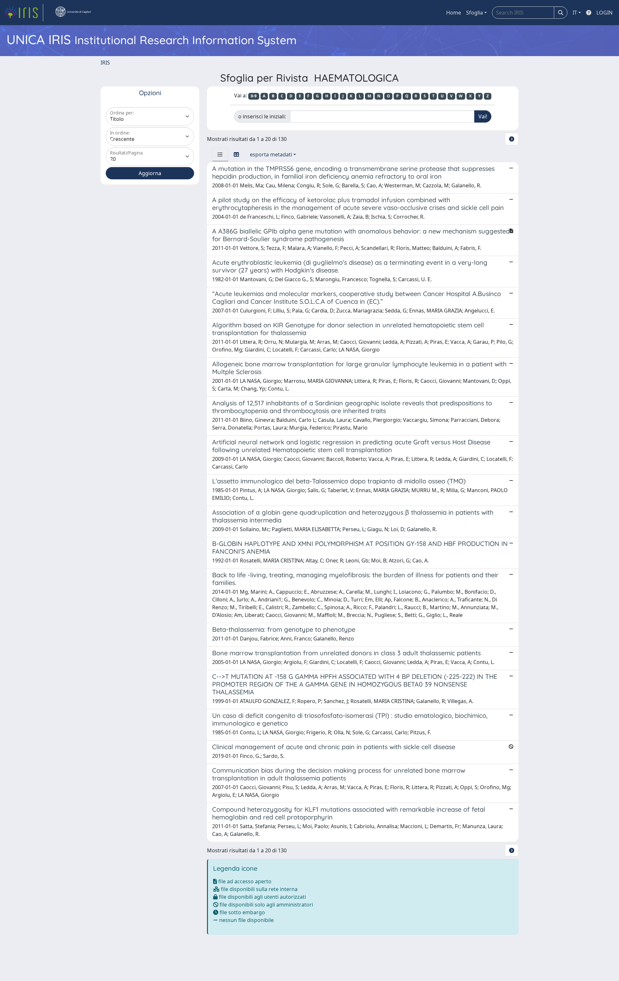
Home (453, 12)
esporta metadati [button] (271, 154)
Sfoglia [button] (474, 12)
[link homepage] (23, 12)
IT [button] (575, 12)
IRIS (105, 62)
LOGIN (604, 12)
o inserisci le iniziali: (262, 116)
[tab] (220, 154)
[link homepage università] (72, 12)
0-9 (254, 96)
